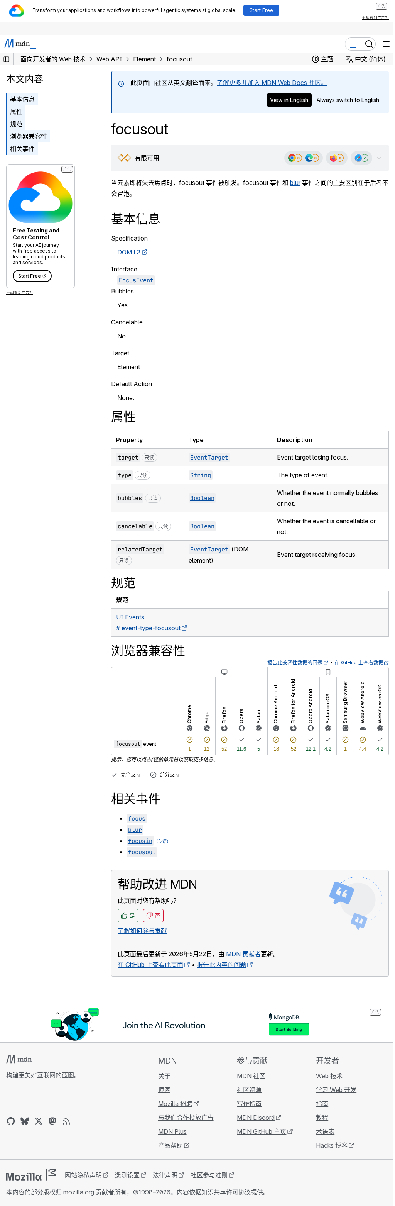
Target (120, 353)
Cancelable (127, 322)
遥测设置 (127, 1175)
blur (295, 183)
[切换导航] (386, 44)
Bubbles (122, 291)
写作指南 (245, 1104)
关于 (162, 1076)
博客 (162, 1090)
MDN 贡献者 (243, 954)
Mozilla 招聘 (173, 1104)
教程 (317, 1117)
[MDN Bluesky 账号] (24, 1121)
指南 (317, 1104)
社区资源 (245, 1090)
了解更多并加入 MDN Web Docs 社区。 (272, 83)
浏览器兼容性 (28, 136)
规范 (16, 124)
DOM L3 (129, 252)
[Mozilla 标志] (31, 1175)
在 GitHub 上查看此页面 (150, 965)
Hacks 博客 (327, 1145)
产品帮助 (168, 1145)
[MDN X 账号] (38, 1121)
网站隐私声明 (83, 1175)
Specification (129, 238)
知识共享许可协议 (226, 1192)
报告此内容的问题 (221, 965)
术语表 (320, 1131)
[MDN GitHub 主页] (10, 1121)
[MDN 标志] (22, 1059)
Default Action (131, 384)
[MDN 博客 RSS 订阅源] (66, 1121)
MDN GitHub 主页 (258, 1131)
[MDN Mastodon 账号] (52, 1121)
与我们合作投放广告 (183, 1117)
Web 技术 (324, 1076)
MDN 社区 (247, 1076)
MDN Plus (170, 1131)
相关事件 (22, 149)
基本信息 (22, 99)
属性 (16, 111)
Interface (124, 269)
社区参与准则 (209, 1175)
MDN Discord (252, 1117)
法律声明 (165, 1175)
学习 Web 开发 (331, 1090)
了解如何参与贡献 (142, 931)
